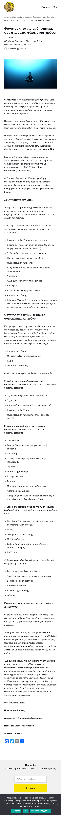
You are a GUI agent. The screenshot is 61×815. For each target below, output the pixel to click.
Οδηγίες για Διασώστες (14, 41)
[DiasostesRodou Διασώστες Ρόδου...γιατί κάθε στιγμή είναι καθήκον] (9, 7)
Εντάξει (16, 811)
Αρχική (7, 17)
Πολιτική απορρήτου (40, 811)
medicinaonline (18, 702)
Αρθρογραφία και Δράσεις (21, 17)
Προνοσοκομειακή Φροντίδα (43, 17)
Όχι (25, 811)
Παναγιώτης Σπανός (17, 49)
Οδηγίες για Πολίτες (34, 41)
